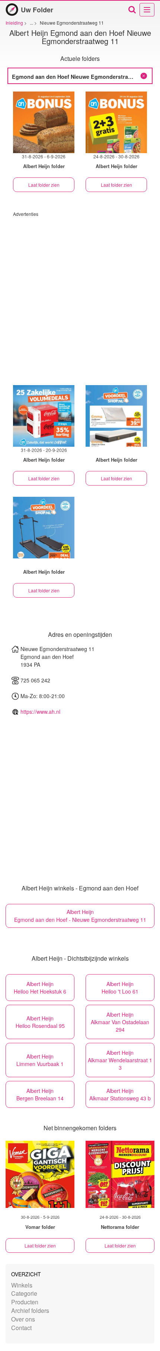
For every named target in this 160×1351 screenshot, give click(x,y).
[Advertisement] (80, 297)
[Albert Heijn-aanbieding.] (116, 416)
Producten (24, 1302)
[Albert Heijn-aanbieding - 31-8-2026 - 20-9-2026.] (43, 416)
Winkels (21, 1285)
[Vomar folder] (40, 1174)
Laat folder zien (44, 185)
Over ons (23, 1319)
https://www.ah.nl (40, 711)
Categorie (24, 1293)
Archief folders (30, 1310)
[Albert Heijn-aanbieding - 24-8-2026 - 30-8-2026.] (116, 122)
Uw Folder (37, 10)
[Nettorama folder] (120, 1174)
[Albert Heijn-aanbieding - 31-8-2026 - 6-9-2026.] (43, 122)
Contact (21, 1327)
